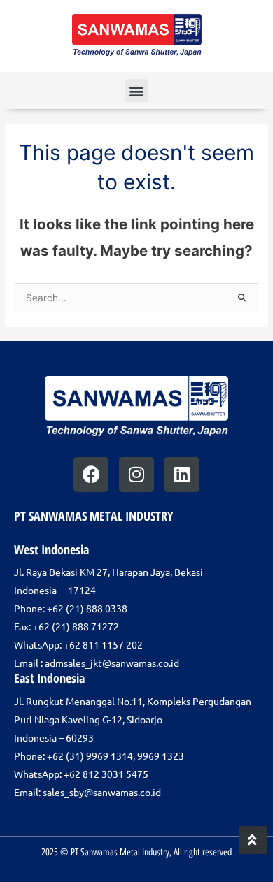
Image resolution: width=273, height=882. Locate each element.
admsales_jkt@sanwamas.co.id (112, 662)
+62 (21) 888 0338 (87, 608)
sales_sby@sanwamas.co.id (102, 792)
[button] (136, 90)
